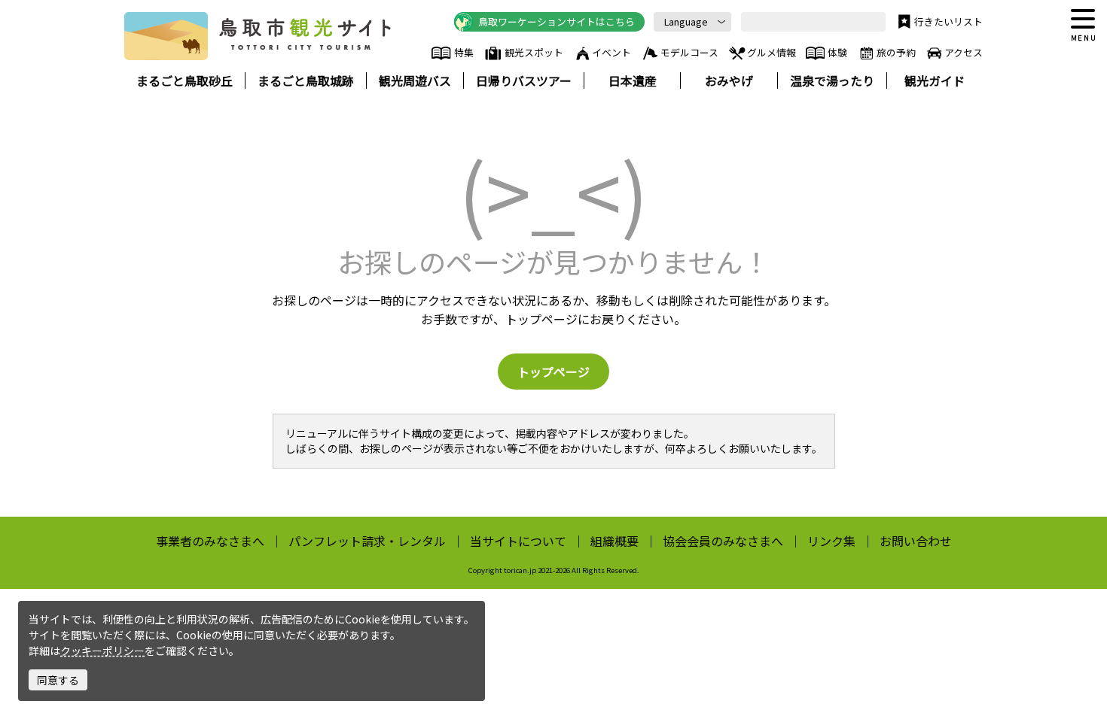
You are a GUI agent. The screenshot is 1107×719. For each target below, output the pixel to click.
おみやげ (729, 80)
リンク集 (831, 541)
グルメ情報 (771, 52)
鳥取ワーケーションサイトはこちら (556, 21)
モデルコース (689, 52)
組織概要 (614, 541)
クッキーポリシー (102, 650)
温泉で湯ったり (832, 80)
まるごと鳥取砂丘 (184, 80)
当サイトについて (518, 541)
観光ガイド (934, 80)
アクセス (963, 52)
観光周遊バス (415, 80)
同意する (58, 679)
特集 (463, 52)
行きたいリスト (948, 21)
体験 (837, 52)
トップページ (553, 372)
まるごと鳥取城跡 (306, 80)
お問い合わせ (916, 541)
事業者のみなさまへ (210, 541)
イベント (611, 52)
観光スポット (534, 52)
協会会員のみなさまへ (723, 541)
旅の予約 (896, 52)
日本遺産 (632, 80)
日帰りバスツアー (524, 80)
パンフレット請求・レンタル (367, 541)
